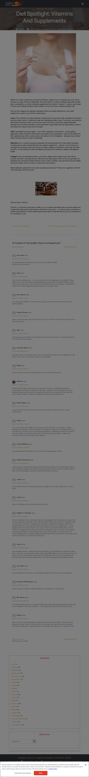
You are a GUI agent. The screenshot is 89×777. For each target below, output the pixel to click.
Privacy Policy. (53, 769)
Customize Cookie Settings (23, 773)
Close (40, 773)
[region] (44, 769)
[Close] (85, 764)
